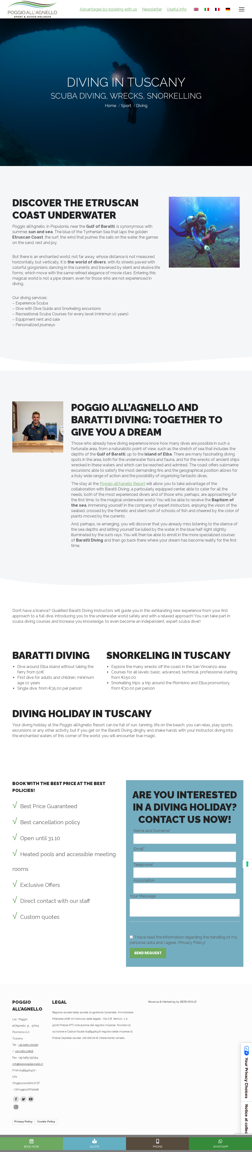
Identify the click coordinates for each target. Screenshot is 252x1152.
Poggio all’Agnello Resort (122, 483)
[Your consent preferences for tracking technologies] (247, 864)
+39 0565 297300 (28, 1044)
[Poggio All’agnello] (37, 427)
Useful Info (177, 9)
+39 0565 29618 (24, 1051)
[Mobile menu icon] (242, 9)
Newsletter (152, 9)
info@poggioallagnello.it (27, 1064)
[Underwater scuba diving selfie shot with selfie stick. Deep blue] (204, 232)
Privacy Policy (23, 1121)
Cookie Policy (46, 1121)
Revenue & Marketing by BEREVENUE (172, 1001)
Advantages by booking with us (108, 9)
